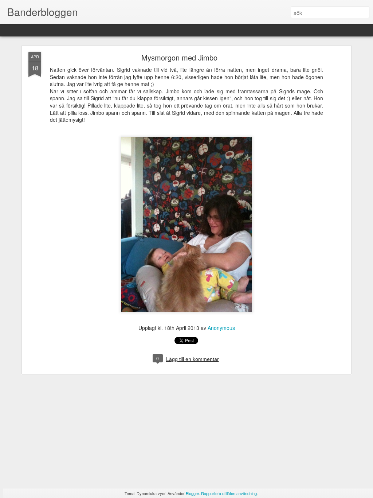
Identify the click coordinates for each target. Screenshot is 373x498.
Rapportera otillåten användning (229, 493)
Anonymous (221, 327)
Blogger (192, 493)
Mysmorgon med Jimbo (179, 57)
